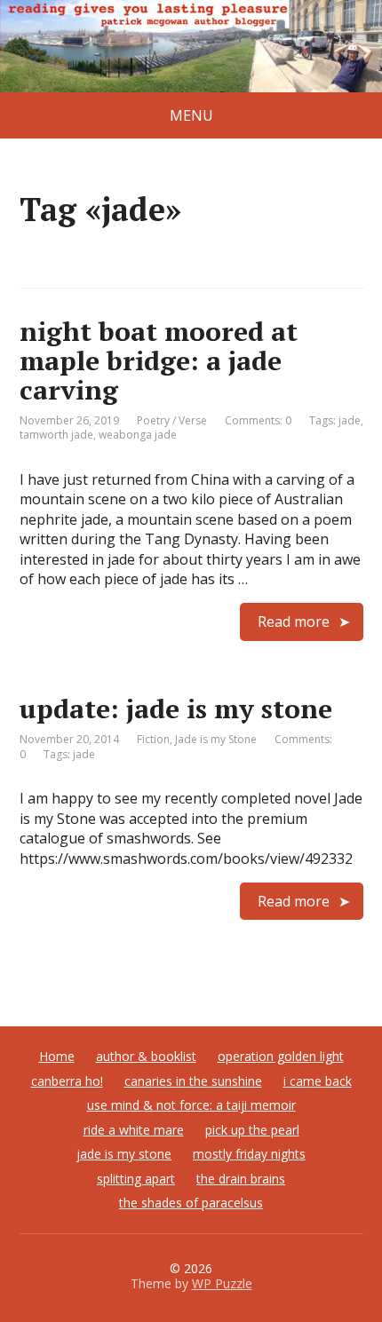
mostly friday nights (249, 1153)
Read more (294, 621)
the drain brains (240, 1178)
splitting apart (136, 1178)
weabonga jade (138, 434)
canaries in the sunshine (193, 1081)
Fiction (153, 739)
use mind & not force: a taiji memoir (191, 1104)
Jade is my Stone (216, 739)
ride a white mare (134, 1129)
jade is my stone (123, 1153)
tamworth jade (56, 434)
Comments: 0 (258, 420)
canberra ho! (67, 1081)
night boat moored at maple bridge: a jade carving (159, 360)
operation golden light (281, 1056)
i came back (317, 1081)
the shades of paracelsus (191, 1202)
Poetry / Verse (172, 420)
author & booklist (146, 1056)
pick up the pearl (252, 1129)
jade (349, 420)
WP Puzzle (222, 1283)
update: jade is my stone (176, 708)
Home (57, 1056)
